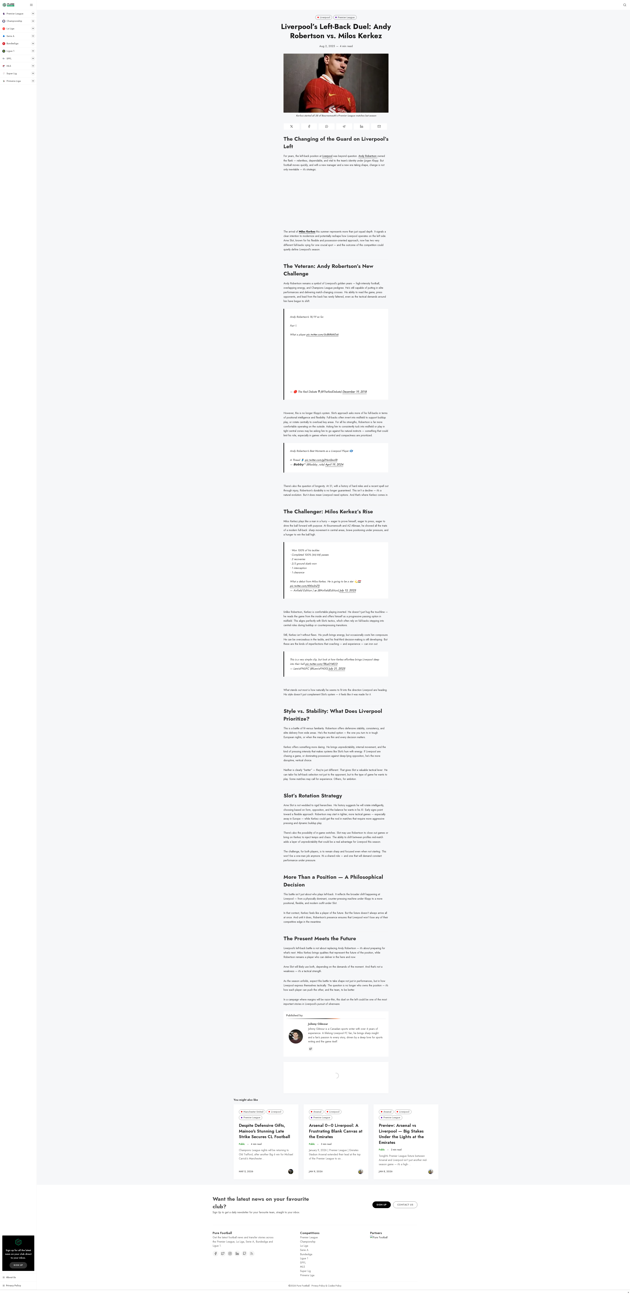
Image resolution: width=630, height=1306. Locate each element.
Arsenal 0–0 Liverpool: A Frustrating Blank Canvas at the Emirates (335, 1131)
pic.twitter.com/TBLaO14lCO (321, 664)
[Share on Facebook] (309, 126)
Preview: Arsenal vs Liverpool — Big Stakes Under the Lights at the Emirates (401, 1133)
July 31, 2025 (337, 668)
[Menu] (31, 5)
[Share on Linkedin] (362, 126)
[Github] (244, 1270)
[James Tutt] (290, 1171)
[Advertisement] (336, 203)
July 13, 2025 (348, 590)
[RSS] (252, 1270)
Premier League (346, 17)
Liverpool (325, 17)
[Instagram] (230, 1270)
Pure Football (303, 1301)
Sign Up (382, 1220)
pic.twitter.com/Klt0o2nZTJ (304, 586)
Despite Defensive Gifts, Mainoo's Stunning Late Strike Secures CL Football (264, 1131)
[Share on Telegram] (344, 126)
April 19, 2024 (334, 464)
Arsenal (317, 1111)
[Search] (624, 5)
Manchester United (253, 1111)
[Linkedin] (237, 1270)
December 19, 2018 (354, 392)
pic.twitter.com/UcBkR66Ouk (322, 334)
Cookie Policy (334, 1301)
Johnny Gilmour (318, 1024)
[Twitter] (310, 1048)
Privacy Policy (318, 1301)
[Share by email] (379, 126)
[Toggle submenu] (33, 13)
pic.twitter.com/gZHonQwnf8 (321, 460)
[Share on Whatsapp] (326, 126)
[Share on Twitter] (292, 126)
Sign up (18, 1265)
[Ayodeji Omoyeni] (360, 1171)
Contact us (405, 1220)
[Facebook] (216, 1270)
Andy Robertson (367, 156)
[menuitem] (18, 14)
